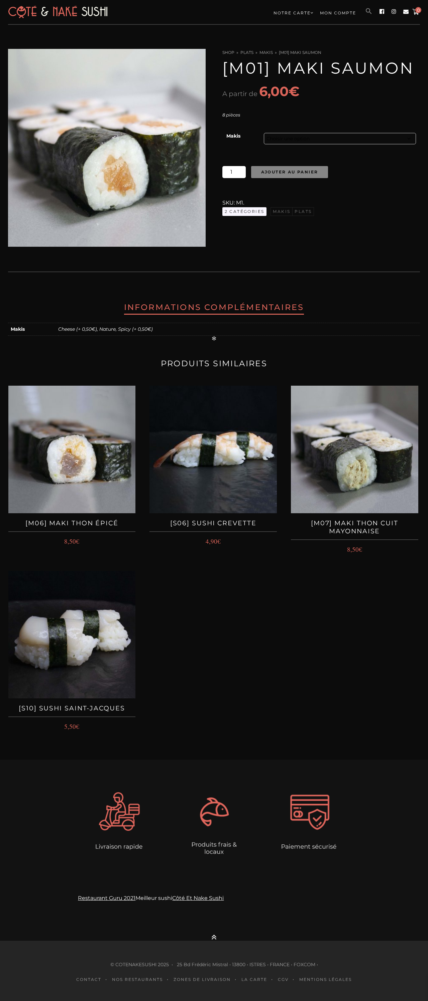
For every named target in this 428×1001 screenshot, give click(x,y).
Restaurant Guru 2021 (106, 898)
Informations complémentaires (214, 307)
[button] (368, 11)
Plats (246, 52)
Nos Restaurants (137, 979)
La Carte (254, 979)
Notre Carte (292, 12)
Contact (88, 979)
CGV (283, 979)
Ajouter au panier (289, 171)
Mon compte (338, 12)
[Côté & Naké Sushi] (90, 12)
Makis (266, 52)
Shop (228, 52)
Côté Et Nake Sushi (198, 898)
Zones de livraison (202, 979)
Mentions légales (325, 979)
